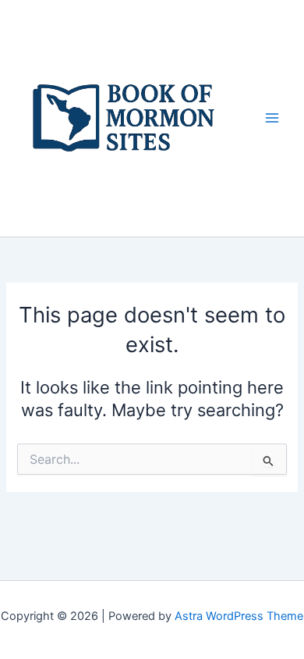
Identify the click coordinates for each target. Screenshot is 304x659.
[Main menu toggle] (272, 118)
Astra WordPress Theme (239, 616)
